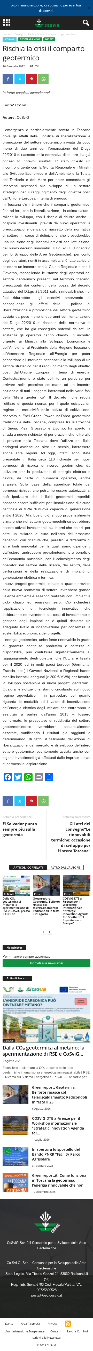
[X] (19, 79)
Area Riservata (30, 1323)
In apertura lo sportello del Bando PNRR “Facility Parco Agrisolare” (56, 1154)
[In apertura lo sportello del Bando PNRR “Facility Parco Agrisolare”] (15, 1156)
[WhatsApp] (43, 79)
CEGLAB (9, 894)
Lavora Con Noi (77, 1331)
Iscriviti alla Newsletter (46, 1337)
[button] (85, 23)
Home (6, 34)
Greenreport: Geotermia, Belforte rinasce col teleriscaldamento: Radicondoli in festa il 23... (59, 1094)
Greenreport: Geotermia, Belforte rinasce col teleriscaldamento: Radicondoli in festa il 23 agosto (46, 906)
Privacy (52, 1323)
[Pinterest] (31, 79)
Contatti (55, 1331)
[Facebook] (8, 79)
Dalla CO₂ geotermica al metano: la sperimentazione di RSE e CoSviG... (43, 1050)
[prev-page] (43, 932)
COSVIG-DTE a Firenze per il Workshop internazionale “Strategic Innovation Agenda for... (58, 1125)
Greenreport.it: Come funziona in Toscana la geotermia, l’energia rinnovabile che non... (59, 1180)
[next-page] (49, 932)
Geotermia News (30, 39)
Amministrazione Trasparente (24, 1331)
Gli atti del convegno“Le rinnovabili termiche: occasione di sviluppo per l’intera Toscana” (70, 837)
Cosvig (18, 34)
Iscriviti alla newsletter (46, 963)
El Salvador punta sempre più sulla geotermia (20, 829)
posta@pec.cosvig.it (46, 1295)
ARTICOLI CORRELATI (28, 867)
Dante (9, 1323)
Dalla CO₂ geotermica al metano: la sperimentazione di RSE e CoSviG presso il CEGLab (16, 906)
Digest (49, 39)
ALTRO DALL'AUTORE (65, 867)
